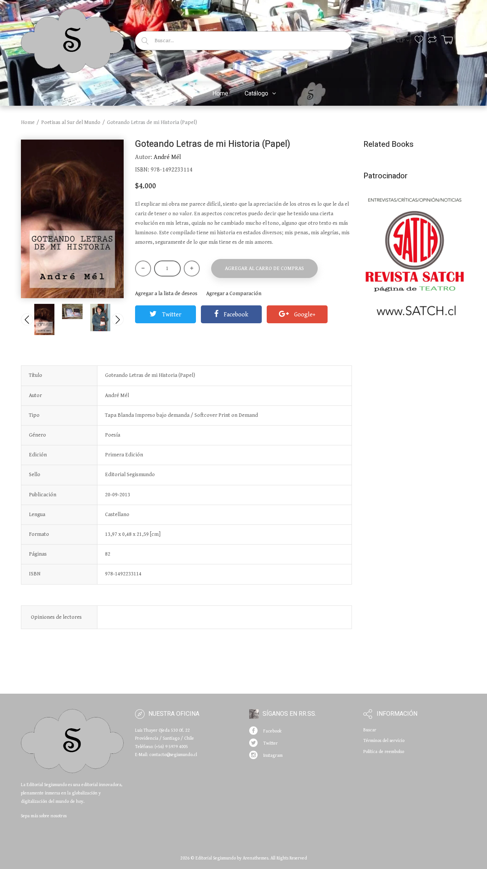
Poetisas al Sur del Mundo (70, 122)
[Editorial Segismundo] (72, 39)
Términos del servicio (383, 740)
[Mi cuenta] (462, 39)
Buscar (369, 730)
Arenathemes (255, 858)
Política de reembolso (383, 751)
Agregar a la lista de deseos (166, 294)
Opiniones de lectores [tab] (56, 617)
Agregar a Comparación (233, 294)
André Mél (167, 157)
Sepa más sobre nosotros (44, 815)
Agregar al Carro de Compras (264, 268)
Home (28, 122)
